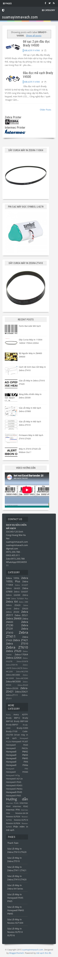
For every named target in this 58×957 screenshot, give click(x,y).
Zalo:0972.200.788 (15, 558)
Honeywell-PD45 (13, 782)
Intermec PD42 (20, 806)
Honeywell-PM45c (14, 789)
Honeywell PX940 (17, 772)
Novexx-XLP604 (13, 823)
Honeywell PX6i (17, 768)
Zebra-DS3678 (22, 661)
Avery (8, 714)
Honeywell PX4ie (17, 765)
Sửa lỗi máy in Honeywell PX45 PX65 (15, 898)
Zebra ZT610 (17, 647)
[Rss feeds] (54, 3)
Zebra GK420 (13, 588)
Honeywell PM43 (17, 755)
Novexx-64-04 (21, 813)
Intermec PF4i (13, 809)
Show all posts (33, 35)
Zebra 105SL (12, 578)
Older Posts (45, 109)
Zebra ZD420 (13, 605)
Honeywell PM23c (17, 748)
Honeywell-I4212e (14, 778)
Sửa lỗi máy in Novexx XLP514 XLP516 (15, 932)
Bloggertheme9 (16, 953)
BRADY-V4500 (32, 50)
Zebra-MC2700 (22, 671)
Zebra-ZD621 (21, 691)
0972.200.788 (13, 551)
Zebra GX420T (21, 591)
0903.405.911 (13, 555)
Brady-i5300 (22, 728)
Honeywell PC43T (20, 741)
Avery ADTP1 (21, 714)
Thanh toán (12, 842)
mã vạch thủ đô (43, 953)
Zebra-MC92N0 (22, 678)
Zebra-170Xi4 (21, 654)
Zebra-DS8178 (11, 665)
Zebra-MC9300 (13, 681)
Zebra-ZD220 (23, 685)
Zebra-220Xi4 (13, 657)
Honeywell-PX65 (13, 795)
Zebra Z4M (23, 602)
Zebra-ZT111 (12, 695)
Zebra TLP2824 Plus (19, 598)
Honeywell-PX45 (14, 792)
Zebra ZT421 (20, 640)
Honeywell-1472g (13, 775)
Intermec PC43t (12, 803)
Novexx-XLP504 (13, 816)
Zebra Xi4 (12, 601)
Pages (8, 3)
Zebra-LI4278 (17, 668)
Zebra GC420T (21, 585)
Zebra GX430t (13, 595)
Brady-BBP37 (12, 724)
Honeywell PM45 (17, 758)
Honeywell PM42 (17, 751)
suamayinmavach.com (17, 541)
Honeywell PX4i (17, 761)
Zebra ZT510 (17, 643)
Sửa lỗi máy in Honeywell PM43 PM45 (15, 910)
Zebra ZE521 (21, 615)
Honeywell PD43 (17, 745)
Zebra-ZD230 (12, 688)
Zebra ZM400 (14, 618)
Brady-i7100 (11, 731)
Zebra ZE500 (12, 612)
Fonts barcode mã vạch (30, 326)
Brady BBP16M (21, 721)
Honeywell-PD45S (14, 785)
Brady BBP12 (13, 718)
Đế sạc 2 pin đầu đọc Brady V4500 (36, 43)
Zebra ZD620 (21, 608)
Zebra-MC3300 (13, 675)
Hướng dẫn (17, 799)
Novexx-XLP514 (21, 820)
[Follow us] (49, 3)
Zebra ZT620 (13, 651)
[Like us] (45, 3)
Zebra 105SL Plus (17, 579)
